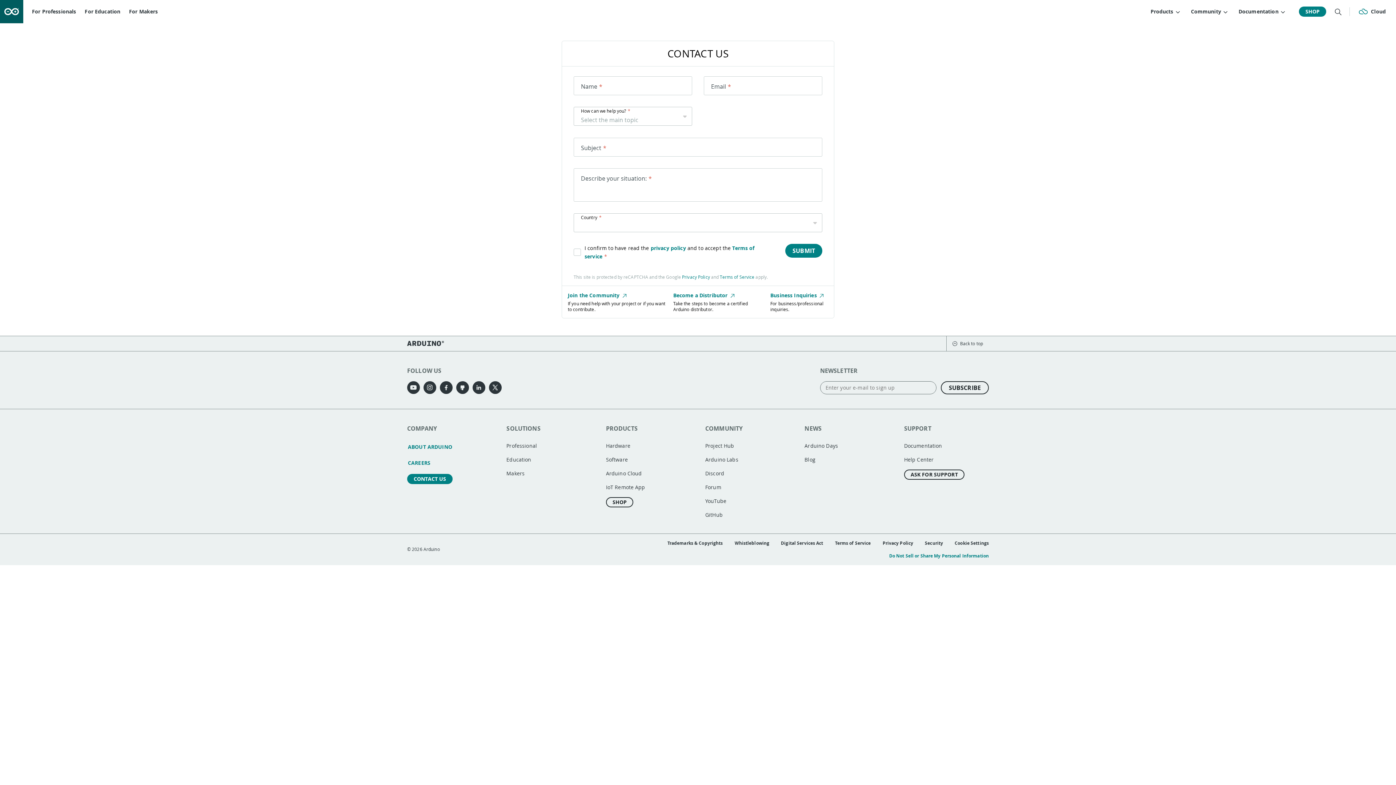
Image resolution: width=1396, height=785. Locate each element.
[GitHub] (462, 387)
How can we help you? (603, 111)
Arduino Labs (721, 459)
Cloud (1378, 11)
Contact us (430, 478)
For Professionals (54, 11)
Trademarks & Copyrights (695, 543)
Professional (521, 445)
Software (617, 459)
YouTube (715, 501)
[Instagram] (430, 387)
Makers (515, 473)
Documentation (923, 445)
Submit (804, 251)
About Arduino (430, 446)
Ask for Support (934, 474)
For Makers (143, 11)
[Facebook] (446, 387)
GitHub (714, 514)
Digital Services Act (802, 543)
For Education (102, 11)
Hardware (618, 445)
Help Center (919, 459)
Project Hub (719, 445)
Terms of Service (737, 277)
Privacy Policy (696, 277)
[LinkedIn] (479, 387)
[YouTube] (413, 387)
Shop (1312, 11)
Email (718, 86)
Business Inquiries (794, 295)
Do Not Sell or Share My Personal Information (939, 556)
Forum (713, 487)
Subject (591, 148)
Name (589, 86)
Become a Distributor (701, 295)
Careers (419, 462)
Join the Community (594, 295)
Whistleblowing (752, 543)
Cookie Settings (972, 543)
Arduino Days (821, 445)
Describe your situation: (614, 178)
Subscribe (965, 388)
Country (589, 217)
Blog (810, 459)
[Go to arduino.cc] (11, 11)
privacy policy (668, 248)
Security (934, 543)
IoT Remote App (625, 487)
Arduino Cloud (624, 473)
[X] (495, 387)
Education (518, 459)
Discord (714, 473)
